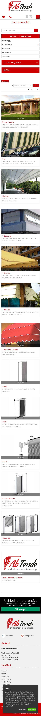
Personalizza (22, 709)
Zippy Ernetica (8, 122)
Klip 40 (5, 461)
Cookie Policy (6, 682)
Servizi (3, 674)
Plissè (4, 386)
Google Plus (29, 636)
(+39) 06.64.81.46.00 (11, 657)
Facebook (9, 636)
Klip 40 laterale (8, 498)
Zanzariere (6, 56)
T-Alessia (6, 310)
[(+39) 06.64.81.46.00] (10, 17)
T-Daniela (6, 273)
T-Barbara (6, 236)
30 (31, 89)
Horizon (5, 196)
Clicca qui (20, 609)
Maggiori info (9, 706)
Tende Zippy (6, 41)
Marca (6, 70)
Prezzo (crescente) (20, 85)
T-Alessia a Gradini (10, 349)
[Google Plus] (30, 16)
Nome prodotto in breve (12, 578)
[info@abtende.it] (3, 17)
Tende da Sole (7, 44)
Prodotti (4, 671)
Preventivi (5, 676)
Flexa (4, 422)
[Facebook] (27, 16)
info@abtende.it (12, 660)
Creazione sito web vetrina (22, 713)
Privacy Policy (6, 679)
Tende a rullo (7, 52)
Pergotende (6, 48)
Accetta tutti (32, 709)
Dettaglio (20, 118)
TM (3, 159)
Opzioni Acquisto (12, 62)
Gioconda (6, 538)
